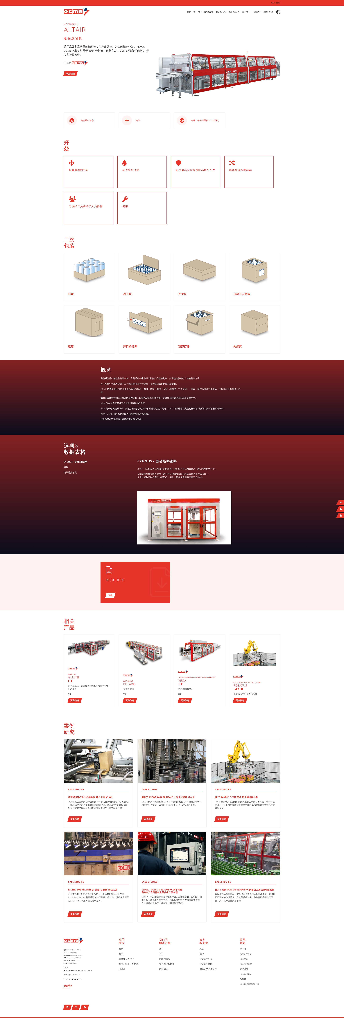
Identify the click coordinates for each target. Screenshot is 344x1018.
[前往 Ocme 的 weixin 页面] (84, 1007)
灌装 (161, 949)
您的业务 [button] (191, 11)
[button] (70, 73)
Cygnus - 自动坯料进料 (157, 461)
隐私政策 (244, 969)
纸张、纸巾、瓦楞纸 (128, 964)
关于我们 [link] (246, 11)
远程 (202, 954)
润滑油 (122, 969)
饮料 (121, 949)
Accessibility (246, 964)
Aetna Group (246, 954)
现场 (202, 949)
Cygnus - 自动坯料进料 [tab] (75, 461)
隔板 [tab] (66, 467)
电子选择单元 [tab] (70, 472)
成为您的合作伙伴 (208, 969)
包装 (161, 954)
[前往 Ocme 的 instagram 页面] (76, 1007)
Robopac (244, 959)
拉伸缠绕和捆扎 (166, 964)
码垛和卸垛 (164, 959)
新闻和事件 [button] (234, 11)
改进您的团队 (206, 964)
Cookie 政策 (245, 974)
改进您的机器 (206, 959)
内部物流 (163, 969)
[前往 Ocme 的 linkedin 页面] (67, 1007)
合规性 (243, 979)
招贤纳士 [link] (257, 11)
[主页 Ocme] (77, 11)
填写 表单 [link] (268, 11)
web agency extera (72, 974)
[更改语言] (278, 12)
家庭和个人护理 (126, 959)
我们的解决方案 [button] (205, 11)
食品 (121, 954)
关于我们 (244, 949)
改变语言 (68, 985)
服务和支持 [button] (221, 11)
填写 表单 (275, 2)
